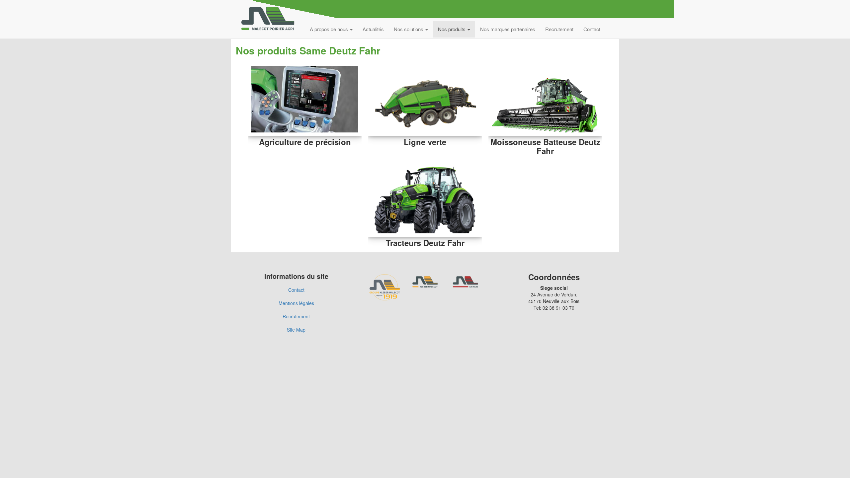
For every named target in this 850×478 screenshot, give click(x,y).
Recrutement (559, 29)
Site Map (296, 329)
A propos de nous (329, 29)
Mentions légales (296, 303)
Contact (591, 29)
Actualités (373, 29)
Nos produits (452, 29)
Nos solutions (409, 29)
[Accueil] (270, 19)
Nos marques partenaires (507, 29)
